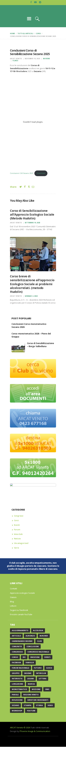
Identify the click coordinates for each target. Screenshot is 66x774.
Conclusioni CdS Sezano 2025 (21, 173)
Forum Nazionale (20, 668)
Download (41, 173)
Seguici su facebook (19, 610)
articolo (16, 636)
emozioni (35, 657)
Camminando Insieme (22, 641)
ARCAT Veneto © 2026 (20, 727)
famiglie (30, 662)
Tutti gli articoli (25, 33)
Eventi (17, 525)
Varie (16, 547)
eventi (47, 657)
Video (50, 705)
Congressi (18, 515)
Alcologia (38, 630)
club (39, 641)
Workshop (17, 710)
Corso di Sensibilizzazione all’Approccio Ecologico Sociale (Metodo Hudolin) (32, 214)
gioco (49, 668)
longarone (17, 684)
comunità (17, 646)
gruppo (15, 673)
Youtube (31, 710)
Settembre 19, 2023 (32, 223)
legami (30, 678)
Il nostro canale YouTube (21, 614)
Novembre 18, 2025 (32, 58)
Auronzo (30, 636)
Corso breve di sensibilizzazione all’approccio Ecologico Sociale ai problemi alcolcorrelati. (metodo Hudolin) (32, 284)
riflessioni (17, 700)
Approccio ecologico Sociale (22, 593)
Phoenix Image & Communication (35, 731)
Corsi (38, 33)
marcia (31, 684)
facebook (16, 662)
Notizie (17, 538)
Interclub (18, 534)
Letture (13, 605)
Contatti (13, 588)
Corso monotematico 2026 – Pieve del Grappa (31, 335)
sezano (15, 705)
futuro (37, 668)
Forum (17, 529)
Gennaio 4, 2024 (31, 296)
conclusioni (33, 646)
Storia (39, 705)
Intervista (17, 678)
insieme (27, 673)
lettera (42, 678)
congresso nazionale (38, 652)
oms (47, 689)
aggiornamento (20, 630)
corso (15, 657)
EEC (24, 657)
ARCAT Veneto (16, 58)
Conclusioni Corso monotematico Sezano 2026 (29, 325)
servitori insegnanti (37, 700)
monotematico (19, 689)
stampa (27, 705)
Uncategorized (21, 543)
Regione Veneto (31, 694)
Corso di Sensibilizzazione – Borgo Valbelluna (40, 345)
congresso (17, 652)
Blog (12, 601)
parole (15, 694)
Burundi (44, 636)
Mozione (36, 689)
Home (12, 33)
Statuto (13, 597)
